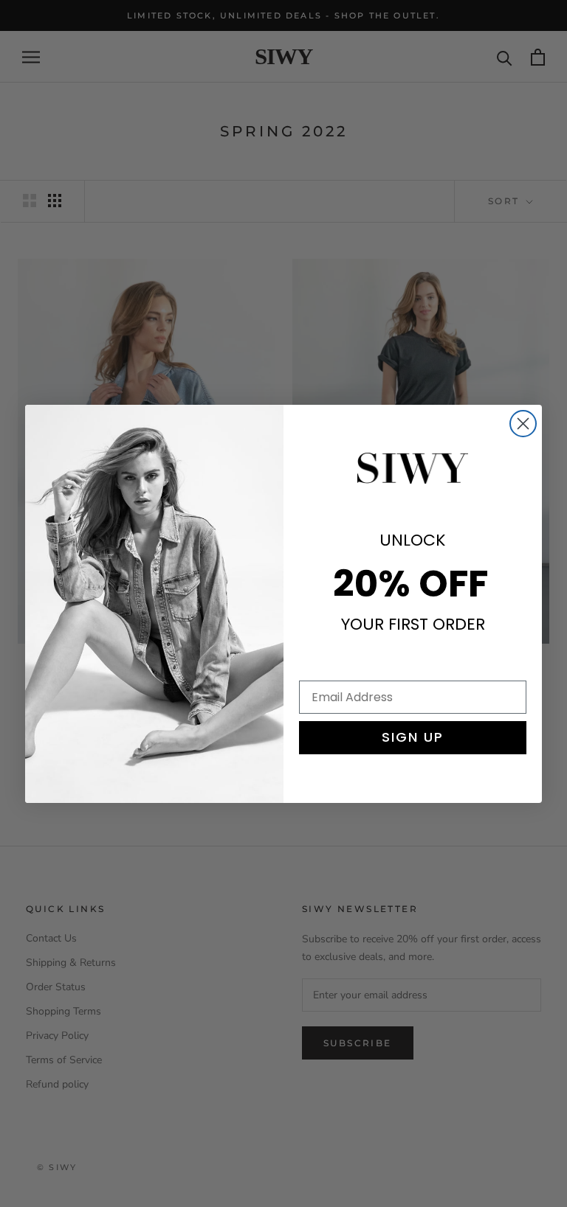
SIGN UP (413, 737)
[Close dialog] (523, 423)
